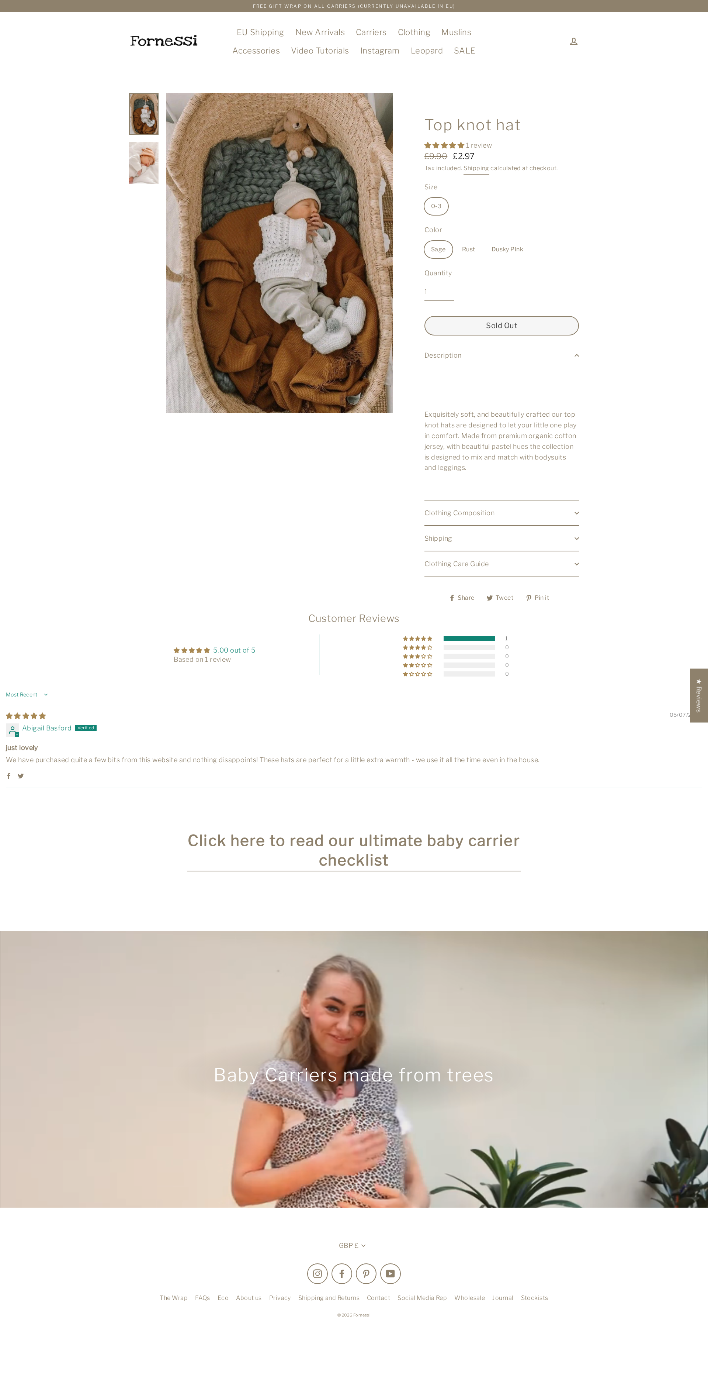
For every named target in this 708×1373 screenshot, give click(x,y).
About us (249, 1297)
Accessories (256, 50)
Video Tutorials (320, 50)
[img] (26, 716)
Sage (438, 249)
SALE (465, 50)
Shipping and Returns (329, 1297)
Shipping (476, 168)
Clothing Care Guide (456, 564)
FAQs (202, 1297)
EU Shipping (260, 32)
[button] (445, 145)
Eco (223, 1297)
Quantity (438, 273)
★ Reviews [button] (699, 696)
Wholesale (469, 1297)
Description (443, 355)
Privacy (280, 1297)
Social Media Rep (422, 1297)
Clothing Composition (459, 513)
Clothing (414, 32)
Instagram (380, 50)
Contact (378, 1297)
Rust (468, 249)
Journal (502, 1297)
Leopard (427, 50)
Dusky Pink (508, 249)
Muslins (456, 32)
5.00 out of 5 (234, 650)
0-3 (436, 206)
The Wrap (174, 1297)
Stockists (534, 1297)
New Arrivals (320, 32)
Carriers (371, 32)
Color (433, 230)
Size (431, 187)
